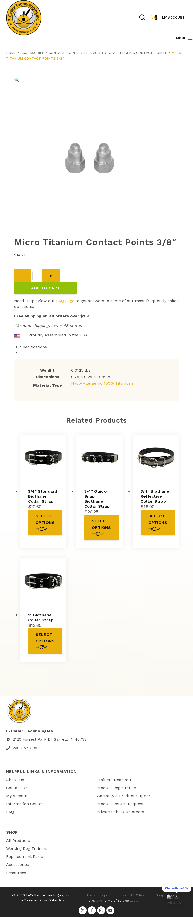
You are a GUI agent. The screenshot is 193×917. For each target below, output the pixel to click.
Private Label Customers (120, 811)
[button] (16, 79)
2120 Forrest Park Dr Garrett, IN (43, 739)
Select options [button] (45, 519)
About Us (15, 779)
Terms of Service (116, 900)
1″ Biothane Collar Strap (40, 617)
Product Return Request (120, 803)
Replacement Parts (24, 856)
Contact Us (16, 787)
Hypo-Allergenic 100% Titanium (102, 383)
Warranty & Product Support (124, 795)
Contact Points (64, 52)
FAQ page (65, 300)
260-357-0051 (26, 747)
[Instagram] (101, 910)
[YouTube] (110, 910)
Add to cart (45, 288)
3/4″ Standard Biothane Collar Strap (42, 496)
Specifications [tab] (33, 347)
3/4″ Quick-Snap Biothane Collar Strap (97, 499)
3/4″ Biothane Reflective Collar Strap (155, 496)
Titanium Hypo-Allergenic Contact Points (125, 52)
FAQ (10, 811)
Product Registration (116, 787)
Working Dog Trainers (26, 848)
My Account (173, 17)
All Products (18, 840)
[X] (83, 910)
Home (11, 52)
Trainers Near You (113, 779)
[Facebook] (92, 910)
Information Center (24, 803)
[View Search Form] (142, 17)
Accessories (32, 52)
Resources (16, 872)
